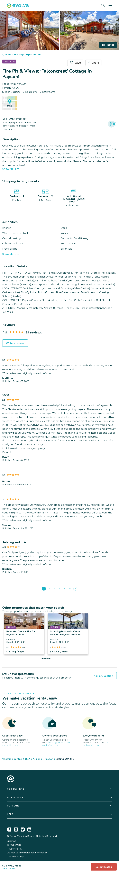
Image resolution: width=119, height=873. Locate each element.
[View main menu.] (110, 6)
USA (27, 759)
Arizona (37, 759)
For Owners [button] (15, 788)
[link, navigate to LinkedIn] (29, 829)
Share (95, 62)
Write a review (15, 343)
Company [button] (13, 805)
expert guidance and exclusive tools (56, 744)
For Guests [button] (15, 797)
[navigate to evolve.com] (10, 779)
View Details (8, 868)
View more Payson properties (23, 54)
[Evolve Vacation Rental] (18, 5)
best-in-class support (96, 744)
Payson (49, 759)
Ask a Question (103, 675)
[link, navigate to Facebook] (9, 829)
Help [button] (10, 814)
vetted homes (10, 745)
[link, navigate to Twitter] (22, 829)
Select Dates (103, 866)
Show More (9, 169)
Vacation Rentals (12, 759)
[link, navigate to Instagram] (16, 829)
